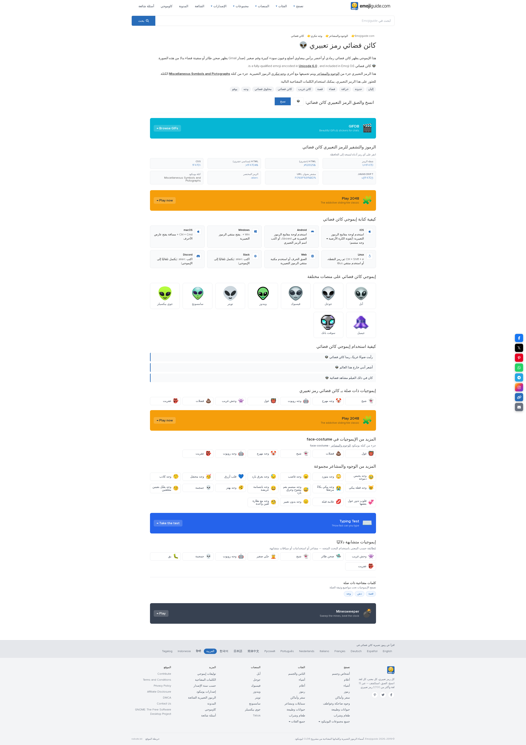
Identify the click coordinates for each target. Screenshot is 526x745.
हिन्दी (198, 651)
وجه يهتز (235, 487)
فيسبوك (256, 685)
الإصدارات (218, 6)
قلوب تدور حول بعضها (361, 502)
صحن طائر (331, 556)
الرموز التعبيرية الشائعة (202, 697)
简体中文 (253, 651)
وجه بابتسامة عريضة (264, 488)
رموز (347, 691)
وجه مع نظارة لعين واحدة (264, 502)
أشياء (347, 685)
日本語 (238, 651)
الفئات (281, 6)
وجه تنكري (316, 36)
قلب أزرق (234, 476)
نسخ (283, 101)
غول (270, 401)
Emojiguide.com (364, 36)
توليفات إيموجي (206, 674)
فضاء (332, 89)
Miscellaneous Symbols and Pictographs (182, 179)
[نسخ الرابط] (519, 397)
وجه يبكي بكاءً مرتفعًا (329, 488)
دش (359, 593)
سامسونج (255, 703)
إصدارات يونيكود (206, 691)
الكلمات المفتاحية (205, 679)
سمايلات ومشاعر (295, 703)
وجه (245, 89)
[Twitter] (383, 695)
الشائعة (199, 6)
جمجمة (203, 487)
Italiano (324, 651)
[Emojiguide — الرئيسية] (390, 670)
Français (340, 651)
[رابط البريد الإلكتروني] (519, 407)
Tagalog (167, 651)
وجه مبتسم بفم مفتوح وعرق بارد (296, 489)
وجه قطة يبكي (361, 487)
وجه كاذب (169, 476)
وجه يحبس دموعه (364, 477)
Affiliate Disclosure (159, 691)
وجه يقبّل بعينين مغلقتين (165, 488)
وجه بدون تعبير (296, 501)
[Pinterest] (374, 695)
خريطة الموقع (152, 738)
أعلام (347, 679)
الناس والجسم (296, 674)
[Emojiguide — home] (370, 6)
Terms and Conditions (157, 679)
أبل (259, 674)
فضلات (203, 401)
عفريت (171, 401)
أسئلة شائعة (146, 6)
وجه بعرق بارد (264, 476)
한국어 (224, 651)
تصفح (298, 6)
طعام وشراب (342, 715)
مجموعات (241, 6)
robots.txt (137, 738)
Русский (269, 651)
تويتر (258, 697)
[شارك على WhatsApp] (519, 367)
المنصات (262, 6)
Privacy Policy (162, 685)
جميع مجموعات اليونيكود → (334, 721)
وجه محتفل (200, 476)
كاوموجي (166, 6)
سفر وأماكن (342, 697)
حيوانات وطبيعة (340, 709)
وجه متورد (331, 476)
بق (173, 556)
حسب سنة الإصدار (205, 685)
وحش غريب (233, 401)
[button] (349, 163)
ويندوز (257, 691)
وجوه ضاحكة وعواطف (336, 703)
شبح (367, 401)
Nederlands (306, 651)
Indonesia (184, 651)
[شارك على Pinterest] (519, 358)
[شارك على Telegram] (519, 377)
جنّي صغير (266, 556)
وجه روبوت (298, 401)
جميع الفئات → (297, 721)
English (387, 651)
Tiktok (257, 715)
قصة (370, 593)
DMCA (167, 697)
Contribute (164, 674)
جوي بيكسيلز (253, 709)
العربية (210, 651)
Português (287, 651)
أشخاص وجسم (341, 674)
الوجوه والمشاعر (338, 36)
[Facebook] (391, 695)
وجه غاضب (298, 476)
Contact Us (164, 703)
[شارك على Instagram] (519, 387)
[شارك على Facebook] (519, 338)
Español (372, 651)
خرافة (345, 89)
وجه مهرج (331, 401)
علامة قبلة (331, 501)
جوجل (257, 679)
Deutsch (356, 651)
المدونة (183, 6)
